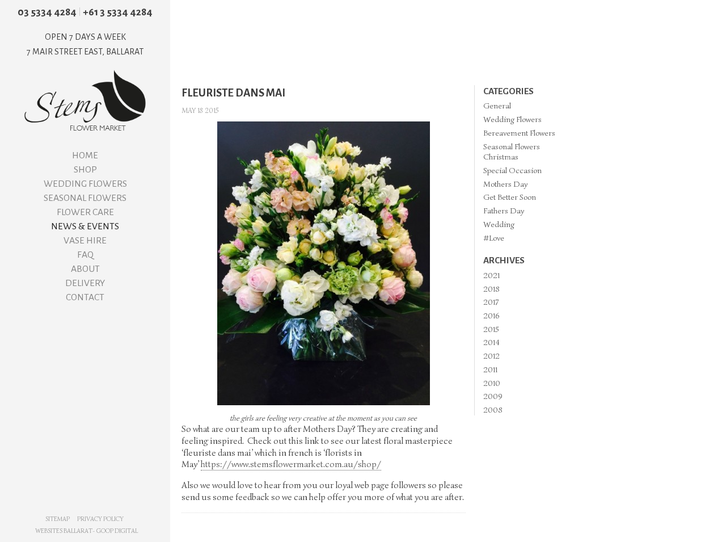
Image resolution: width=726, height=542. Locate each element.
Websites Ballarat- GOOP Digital (86, 531)
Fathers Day (503, 210)
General (497, 105)
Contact (85, 297)
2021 (491, 275)
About (85, 269)
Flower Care (85, 212)
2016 (491, 315)
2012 (491, 356)
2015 (491, 329)
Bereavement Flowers (519, 133)
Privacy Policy (100, 519)
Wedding (498, 224)
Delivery (85, 283)
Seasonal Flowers (85, 198)
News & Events (85, 226)
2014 (491, 342)
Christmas (500, 157)
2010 (491, 383)
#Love (493, 238)
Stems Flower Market (85, 100)
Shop (85, 170)
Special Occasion (512, 170)
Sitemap (57, 519)
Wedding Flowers (85, 184)
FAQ (85, 255)
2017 (491, 302)
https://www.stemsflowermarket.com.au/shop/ (291, 464)
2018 (491, 289)
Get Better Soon (509, 197)
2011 (490, 369)
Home (85, 155)
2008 (493, 410)
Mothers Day (505, 184)
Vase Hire (85, 241)
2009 (492, 396)
